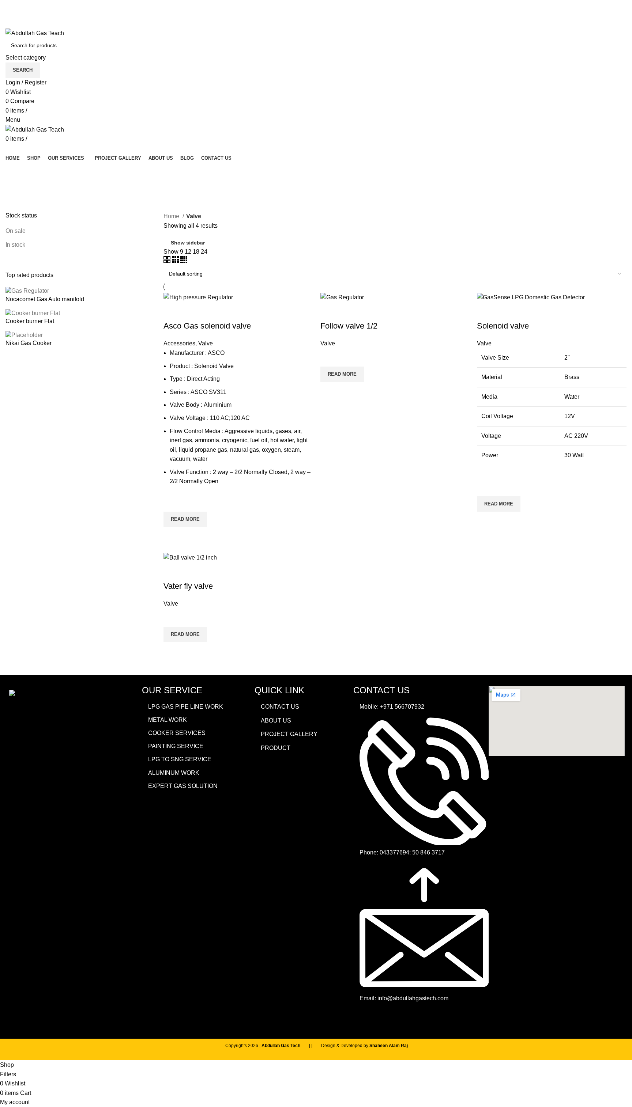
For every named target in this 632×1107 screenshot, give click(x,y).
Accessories (179, 343)
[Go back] (14, 171)
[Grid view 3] (176, 261)
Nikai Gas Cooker (28, 343)
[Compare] (172, 311)
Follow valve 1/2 (348, 325)
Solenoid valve (503, 325)
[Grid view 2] (167, 261)
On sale (15, 231)
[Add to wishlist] (172, 502)
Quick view (172, 536)
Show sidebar (188, 242)
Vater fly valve (188, 586)
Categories (26, 207)
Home (172, 216)
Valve (205, 343)
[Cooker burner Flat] (32, 313)
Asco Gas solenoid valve (207, 325)
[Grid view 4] (183, 261)
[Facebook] (362, 1019)
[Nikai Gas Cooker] (24, 334)
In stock (15, 245)
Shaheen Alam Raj (388, 1045)
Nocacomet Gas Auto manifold (44, 299)
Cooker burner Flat (29, 321)
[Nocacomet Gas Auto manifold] (27, 291)
